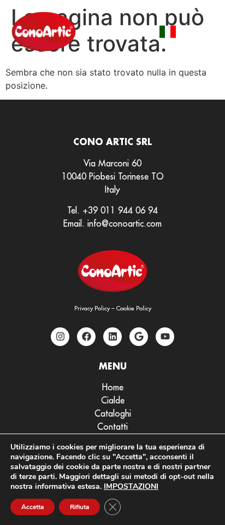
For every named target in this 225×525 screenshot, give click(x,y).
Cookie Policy (133, 308)
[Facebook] (86, 336)
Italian (168, 32)
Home (112, 387)
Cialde (113, 400)
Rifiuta (79, 507)
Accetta (32, 507)
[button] (202, 31)
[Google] (138, 336)
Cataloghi (112, 413)
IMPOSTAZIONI (131, 487)
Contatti (112, 426)
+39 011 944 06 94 (120, 210)
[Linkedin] (112, 336)
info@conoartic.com (124, 223)
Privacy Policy (92, 308)
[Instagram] (60, 336)
